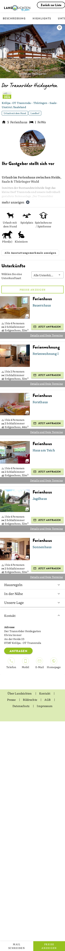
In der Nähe (13, 593)
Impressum (45, 706)
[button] (47, 274)
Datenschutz (21, 706)
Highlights (42, 19)
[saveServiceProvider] (59, 27)
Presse (11, 699)
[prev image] (6, 51)
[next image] (59, 51)
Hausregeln (13, 584)
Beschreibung (14, 19)
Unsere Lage (14, 602)
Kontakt (10, 615)
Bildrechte (30, 699)
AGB (47, 699)
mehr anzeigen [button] (13, 202)
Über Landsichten (19, 693)
